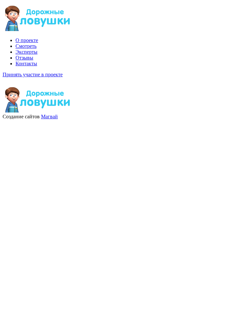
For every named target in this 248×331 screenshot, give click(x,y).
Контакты (26, 63)
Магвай (49, 116)
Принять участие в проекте (33, 74)
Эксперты (26, 52)
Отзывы (24, 57)
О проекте (27, 40)
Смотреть (26, 46)
